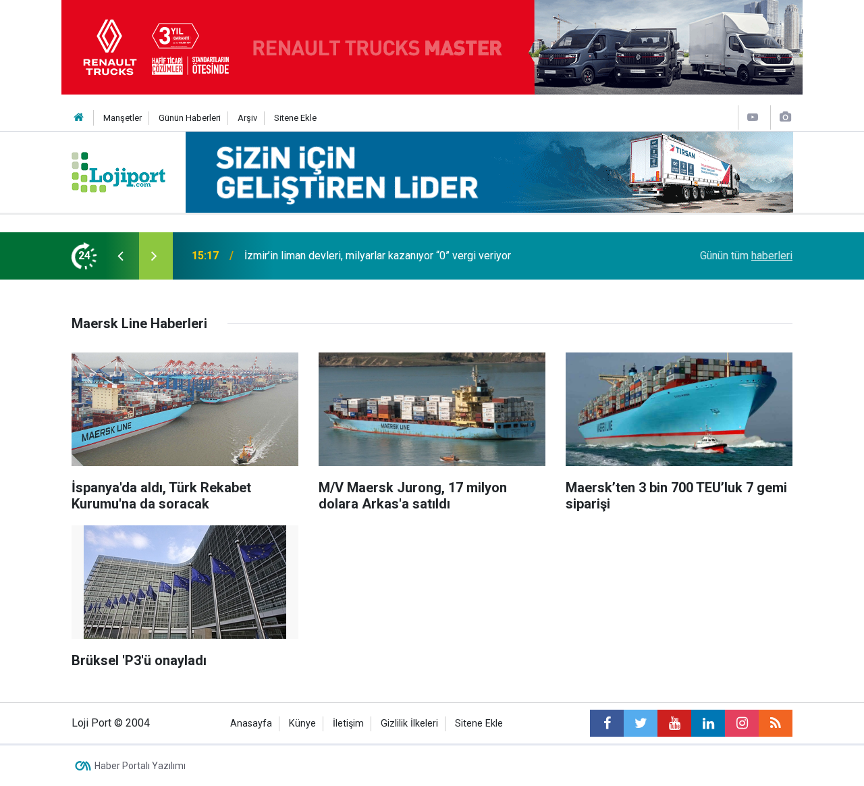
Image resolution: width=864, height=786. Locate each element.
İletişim (348, 723)
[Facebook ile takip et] (607, 723)
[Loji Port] (118, 171)
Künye (302, 723)
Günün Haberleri (190, 118)
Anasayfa (251, 723)
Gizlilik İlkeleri (409, 723)
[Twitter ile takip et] (640, 723)
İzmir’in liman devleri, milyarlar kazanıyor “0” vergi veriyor (377, 255)
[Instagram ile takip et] (742, 723)
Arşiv (247, 118)
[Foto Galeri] (785, 117)
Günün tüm (746, 255)
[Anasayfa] (79, 118)
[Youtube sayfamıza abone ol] (674, 723)
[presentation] (120, 256)
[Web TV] (752, 117)
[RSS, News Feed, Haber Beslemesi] (775, 723)
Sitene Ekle (295, 118)
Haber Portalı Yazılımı (140, 765)
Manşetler (122, 118)
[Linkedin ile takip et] (708, 723)
